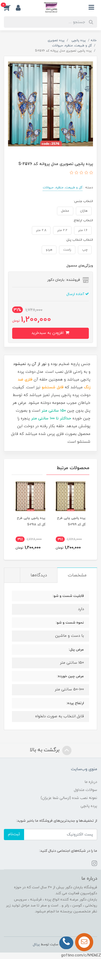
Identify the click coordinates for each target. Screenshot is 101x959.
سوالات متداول (85, 790)
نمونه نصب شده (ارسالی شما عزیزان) (69, 798)
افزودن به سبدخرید (48, 333)
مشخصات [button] (77, 575)
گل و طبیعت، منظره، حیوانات (62, 187)
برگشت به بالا (45, 750)
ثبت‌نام (14, 834)
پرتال (36, 944)
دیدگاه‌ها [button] (39, 575)
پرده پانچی (89, 806)
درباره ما (91, 781)
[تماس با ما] (84, 942)
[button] (10, 7)
